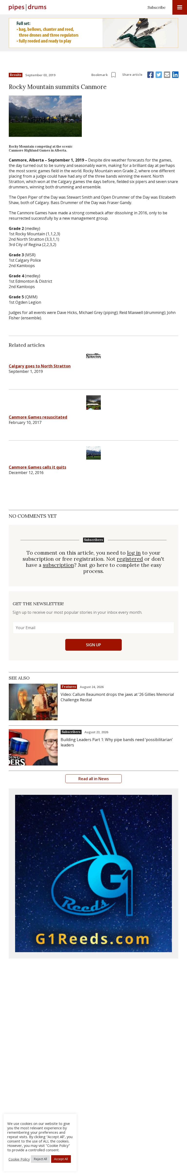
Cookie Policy (19, 1159)
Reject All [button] (40, 1159)
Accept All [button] (61, 1159)
